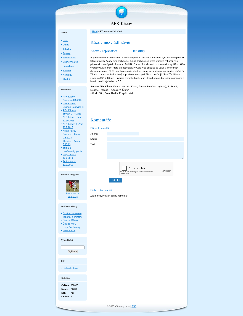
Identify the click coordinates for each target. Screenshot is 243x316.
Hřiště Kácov (69, 130)
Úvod (94, 31)
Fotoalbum (68, 66)
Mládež (66, 79)
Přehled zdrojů (70, 268)
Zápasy (66, 53)
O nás (66, 44)
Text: (93, 144)
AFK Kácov (121, 23)
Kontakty (67, 74)
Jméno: (94, 133)
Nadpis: (94, 139)
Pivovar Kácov (70, 220)
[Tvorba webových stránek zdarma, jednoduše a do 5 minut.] (129, 306)
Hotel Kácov (69, 230)
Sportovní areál (70, 62)
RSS (134, 306)
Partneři (67, 70)
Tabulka (67, 49)
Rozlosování (69, 57)
